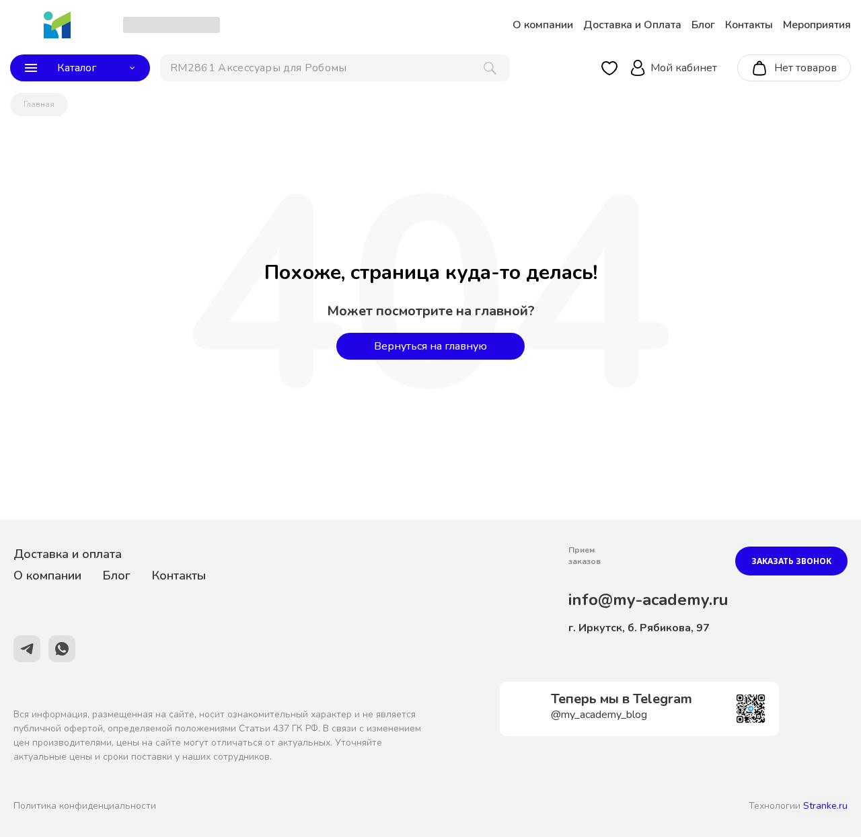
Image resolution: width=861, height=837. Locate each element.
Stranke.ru (825, 805)
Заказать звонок (791, 561)
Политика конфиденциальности (84, 805)
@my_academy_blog (599, 714)
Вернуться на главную (430, 346)
